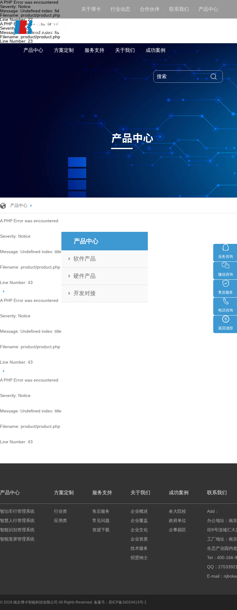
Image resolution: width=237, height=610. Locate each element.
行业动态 (120, 9)
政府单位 (177, 520)
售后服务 (101, 511)
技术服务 (139, 548)
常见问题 (101, 520)
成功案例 (155, 50)
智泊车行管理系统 (17, 511)
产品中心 (208, 9)
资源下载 (101, 529)
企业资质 (139, 539)
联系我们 (179, 9)
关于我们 (125, 50)
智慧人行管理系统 (17, 520)
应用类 (60, 520)
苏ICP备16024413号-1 (128, 602)
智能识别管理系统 (17, 529)
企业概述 (139, 511)
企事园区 (177, 529)
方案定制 (64, 50)
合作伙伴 (150, 9)
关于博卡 (91, 9)
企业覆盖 (139, 520)
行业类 (60, 511)
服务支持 (94, 50)
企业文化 (139, 529)
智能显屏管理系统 (17, 539)
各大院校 (177, 511)
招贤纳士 (139, 557)
